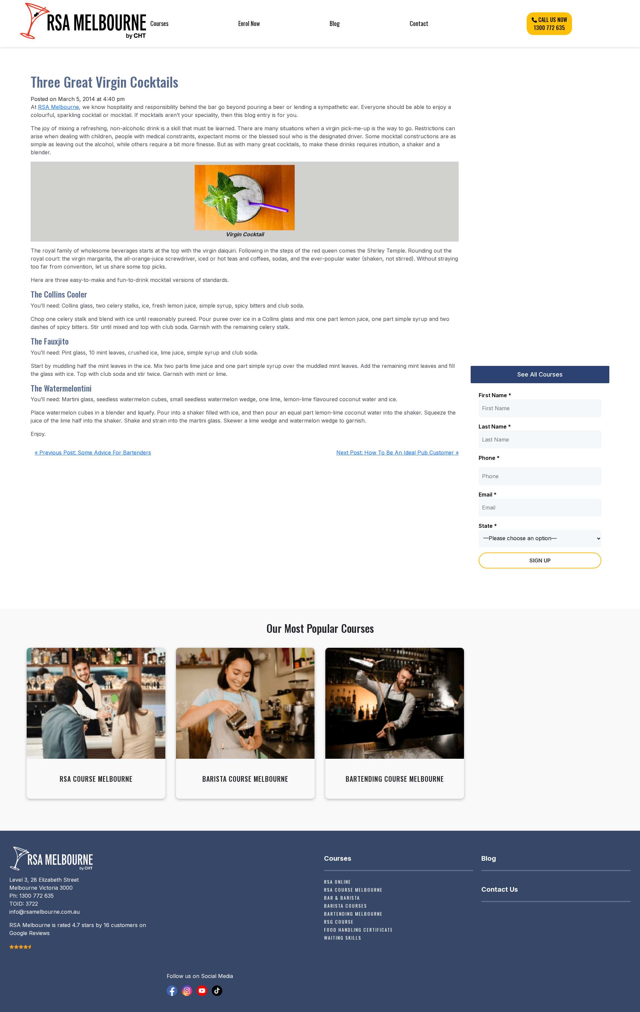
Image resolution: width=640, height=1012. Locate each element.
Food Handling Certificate (358, 929)
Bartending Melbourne (353, 913)
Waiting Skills (342, 937)
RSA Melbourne (58, 107)
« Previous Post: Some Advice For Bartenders (93, 452)
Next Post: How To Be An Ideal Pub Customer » (397, 452)
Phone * (489, 458)
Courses (159, 23)
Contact (419, 23)
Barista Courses (345, 905)
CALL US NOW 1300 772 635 (550, 24)
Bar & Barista (342, 897)
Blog (335, 23)
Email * (488, 494)
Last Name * (495, 426)
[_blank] (172, 990)
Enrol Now (249, 23)
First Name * (495, 395)
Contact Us (499, 889)
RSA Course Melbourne (353, 889)
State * (488, 525)
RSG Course (339, 921)
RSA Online (337, 881)
